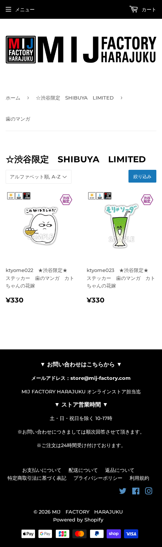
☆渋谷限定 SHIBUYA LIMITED (75, 98)
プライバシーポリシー (97, 478)
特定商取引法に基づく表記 (37, 478)
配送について (83, 470)
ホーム (13, 98)
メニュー (25, 9)
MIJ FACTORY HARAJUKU (87, 512)
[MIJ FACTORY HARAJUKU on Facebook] (136, 492)
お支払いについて (41, 470)
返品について (119, 470)
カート (148, 9)
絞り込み (142, 176)
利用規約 (139, 478)
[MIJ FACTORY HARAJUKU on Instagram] (149, 492)
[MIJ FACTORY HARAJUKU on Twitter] (123, 492)
